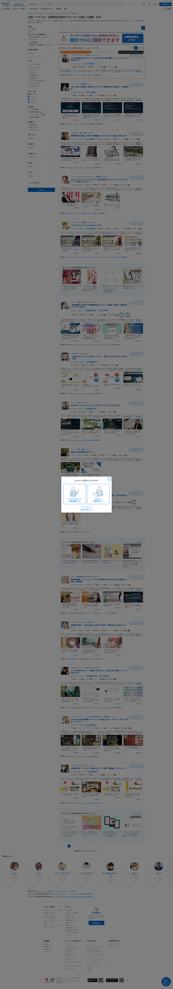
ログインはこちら (86, 507)
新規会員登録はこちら (86, 509)
